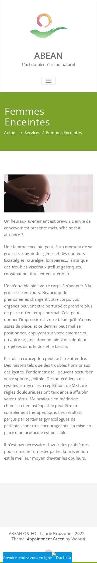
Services (32, 132)
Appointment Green (45, 538)
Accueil (11, 132)
